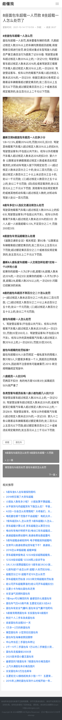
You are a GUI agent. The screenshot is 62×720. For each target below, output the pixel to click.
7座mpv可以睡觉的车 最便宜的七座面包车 (29, 598)
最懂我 (20, 712)
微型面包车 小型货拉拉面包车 (22, 632)
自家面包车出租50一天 (18, 622)
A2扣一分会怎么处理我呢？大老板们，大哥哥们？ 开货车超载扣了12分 (30, 511)
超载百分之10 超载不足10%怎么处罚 (25, 574)
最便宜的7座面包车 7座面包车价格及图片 (28, 661)
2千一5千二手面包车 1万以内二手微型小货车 (30, 646)
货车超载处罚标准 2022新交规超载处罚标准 (30, 579)
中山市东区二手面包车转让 (20, 642)
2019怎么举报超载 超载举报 (21, 550)
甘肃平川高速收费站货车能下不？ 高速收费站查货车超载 (30, 545)
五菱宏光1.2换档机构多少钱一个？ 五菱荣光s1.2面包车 (30, 675)
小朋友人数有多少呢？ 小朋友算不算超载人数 (30, 501)
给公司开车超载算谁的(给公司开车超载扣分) (30, 583)
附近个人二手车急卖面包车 (20, 617)
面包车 (19, 442)
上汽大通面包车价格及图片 (20, 666)
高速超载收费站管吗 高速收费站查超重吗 (28, 535)
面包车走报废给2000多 (18, 651)
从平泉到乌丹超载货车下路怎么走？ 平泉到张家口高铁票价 (30, 506)
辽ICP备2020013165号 (50, 712)
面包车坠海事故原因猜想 (19, 637)
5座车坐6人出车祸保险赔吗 (21, 491)
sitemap (31, 715)
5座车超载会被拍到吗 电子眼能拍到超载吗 (29, 540)
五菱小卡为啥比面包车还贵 (20, 588)
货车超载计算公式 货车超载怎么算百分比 (28, 525)
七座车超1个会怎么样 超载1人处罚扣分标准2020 (30, 569)
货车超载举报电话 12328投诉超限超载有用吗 (30, 554)
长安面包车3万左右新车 (19, 671)
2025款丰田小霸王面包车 (20, 656)
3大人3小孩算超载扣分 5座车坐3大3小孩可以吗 (30, 564)
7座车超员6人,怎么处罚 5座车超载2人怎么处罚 (30, 520)
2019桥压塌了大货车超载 (19, 496)
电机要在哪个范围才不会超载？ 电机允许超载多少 (30, 516)
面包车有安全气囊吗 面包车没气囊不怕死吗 (29, 608)
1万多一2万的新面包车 (18, 627)
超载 (7, 442)
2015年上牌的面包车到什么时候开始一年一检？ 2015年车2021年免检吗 (30, 680)
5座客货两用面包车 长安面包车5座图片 (27, 613)
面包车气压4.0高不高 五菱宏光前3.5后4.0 (28, 603)
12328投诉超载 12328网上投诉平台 (25, 559)
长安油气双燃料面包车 (18, 593)
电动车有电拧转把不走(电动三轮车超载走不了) (30, 530)
